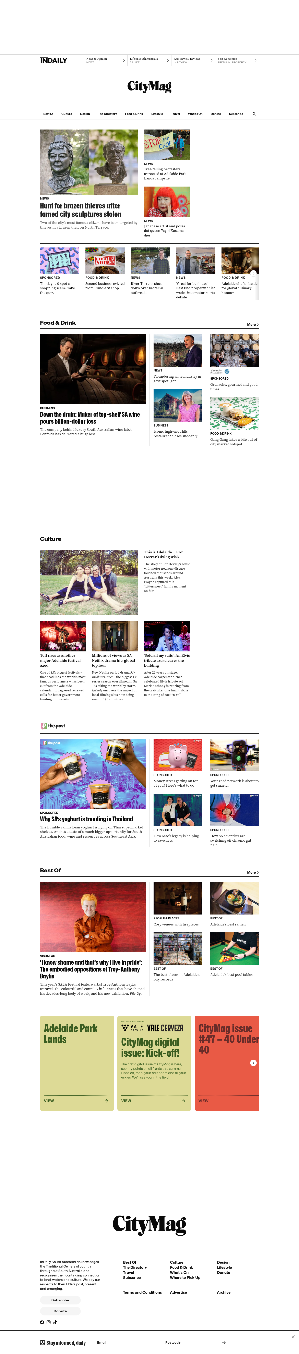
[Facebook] (42, 1322)
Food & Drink (134, 114)
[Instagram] (49, 1322)
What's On (195, 114)
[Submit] (223, 1342)
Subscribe (236, 114)
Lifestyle (157, 114)
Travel (175, 114)
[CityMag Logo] (149, 87)
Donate (216, 114)
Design (85, 114)
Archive (223, 1292)
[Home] (62, 60)
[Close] (293, 1337)
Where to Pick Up (185, 1277)
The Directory (107, 114)
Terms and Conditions (142, 1292)
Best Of (48, 114)
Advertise (178, 1292)
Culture (66, 114)
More (251, 325)
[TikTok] (55, 1322)
